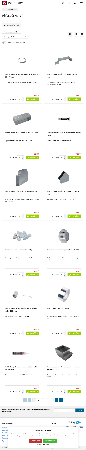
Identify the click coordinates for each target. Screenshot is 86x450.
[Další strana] (56, 400)
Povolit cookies (50, 441)
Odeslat (79, 410)
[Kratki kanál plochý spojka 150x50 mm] (22, 119)
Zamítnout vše (36, 441)
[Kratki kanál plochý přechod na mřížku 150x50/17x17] (64, 353)
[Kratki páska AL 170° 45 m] (64, 295)
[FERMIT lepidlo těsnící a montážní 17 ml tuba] (64, 119)
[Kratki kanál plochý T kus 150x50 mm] (22, 177)
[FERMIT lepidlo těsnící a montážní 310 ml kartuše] (22, 353)
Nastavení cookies (43, 444)
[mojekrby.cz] (13, 3)
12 (16, 32)
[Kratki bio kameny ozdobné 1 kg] (22, 236)
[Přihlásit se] (69, 3)
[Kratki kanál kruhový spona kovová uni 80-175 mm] (22, 60)
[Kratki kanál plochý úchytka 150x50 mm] (64, 60)
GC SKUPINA (70, 448)
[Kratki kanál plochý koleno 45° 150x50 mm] (64, 177)
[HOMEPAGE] (4, 9)
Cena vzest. (19, 37)
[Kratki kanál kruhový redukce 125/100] (64, 236)
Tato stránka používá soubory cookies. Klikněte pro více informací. (43, 448)
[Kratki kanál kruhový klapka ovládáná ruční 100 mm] (22, 295)
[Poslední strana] (61, 400)
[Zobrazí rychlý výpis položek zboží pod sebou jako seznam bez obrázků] (82, 34)
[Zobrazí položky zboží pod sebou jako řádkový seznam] (76, 34)
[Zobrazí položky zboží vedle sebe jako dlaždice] (70, 34)
